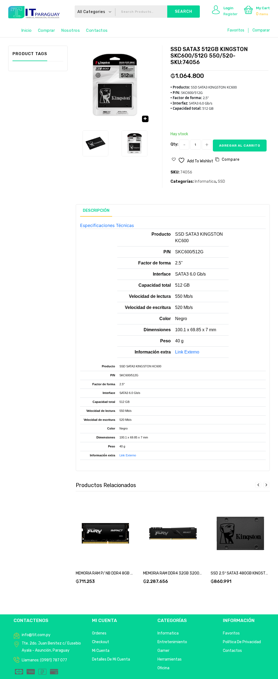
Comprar (46, 30)
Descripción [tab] (96, 210)
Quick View (125, 529)
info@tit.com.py (36, 635)
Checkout (100, 642)
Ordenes (99, 633)
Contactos (97, 30)
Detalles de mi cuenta (111, 659)
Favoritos (236, 30)
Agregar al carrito (239, 145)
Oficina (163, 668)
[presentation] (258, 485)
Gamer (163, 650)
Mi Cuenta (100, 650)
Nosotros (70, 30)
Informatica (205, 181)
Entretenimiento (172, 642)
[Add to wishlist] (99, 529)
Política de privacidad (242, 642)
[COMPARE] (112, 529)
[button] (145, 119)
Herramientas (169, 659)
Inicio (26, 30)
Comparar (261, 30)
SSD (221, 181)
